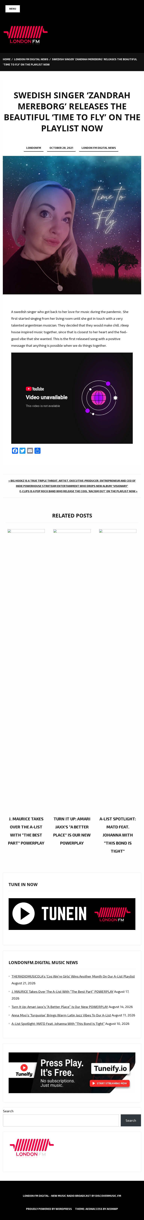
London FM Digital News (99, 147)
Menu (12, 8)
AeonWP (112, 1208)
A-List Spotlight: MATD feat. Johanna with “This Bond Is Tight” (118, 835)
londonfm (33, 147)
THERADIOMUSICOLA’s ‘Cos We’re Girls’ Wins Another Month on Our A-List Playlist (73, 976)
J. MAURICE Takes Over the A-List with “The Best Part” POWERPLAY (62, 991)
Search (8, 1111)
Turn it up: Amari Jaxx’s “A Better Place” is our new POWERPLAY (60, 1007)
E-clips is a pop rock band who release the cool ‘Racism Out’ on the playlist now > (78, 491)
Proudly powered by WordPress (49, 1208)
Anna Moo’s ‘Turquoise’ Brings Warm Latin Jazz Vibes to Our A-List (61, 1015)
